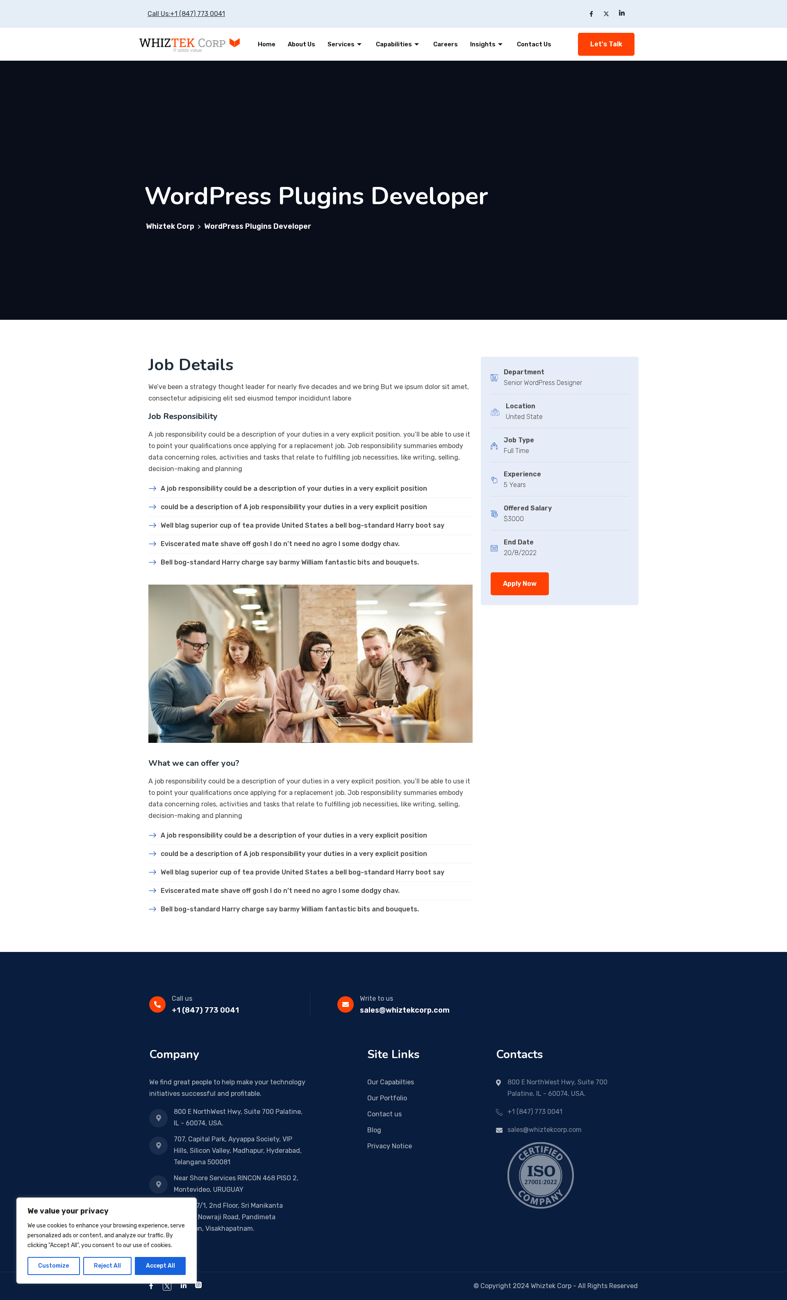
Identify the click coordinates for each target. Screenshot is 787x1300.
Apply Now (520, 583)
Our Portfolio (387, 1098)
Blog (374, 1130)
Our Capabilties (390, 1082)
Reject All (107, 1265)
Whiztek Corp (551, 1286)
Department (524, 372)
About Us (301, 44)
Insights (483, 44)
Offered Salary (528, 508)
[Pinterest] (198, 1286)
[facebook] (151, 1286)
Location (520, 406)
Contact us (384, 1114)
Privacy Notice (389, 1146)
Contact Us (534, 44)
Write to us (376, 998)
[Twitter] (167, 1286)
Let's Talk (606, 44)
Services (341, 44)
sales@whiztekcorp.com (405, 1010)
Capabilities (394, 44)
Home (266, 44)
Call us (182, 998)
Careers (445, 44)
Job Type (519, 440)
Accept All (160, 1265)
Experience (522, 474)
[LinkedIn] (184, 1286)
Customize (53, 1265)
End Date (519, 542)
